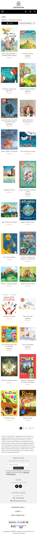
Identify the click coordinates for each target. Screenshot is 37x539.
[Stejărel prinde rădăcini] (27, 75)
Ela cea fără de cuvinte (28, 151)
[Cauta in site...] (35, 11)
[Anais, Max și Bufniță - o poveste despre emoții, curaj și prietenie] (9, 40)
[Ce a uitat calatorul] (9, 243)
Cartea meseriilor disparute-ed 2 (27, 121)
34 (30, 428)
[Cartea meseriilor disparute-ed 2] (27, 108)
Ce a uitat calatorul (9, 257)
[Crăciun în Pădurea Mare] (9, 366)
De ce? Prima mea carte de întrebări (9, 345)
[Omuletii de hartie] (9, 303)
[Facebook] (16, 486)
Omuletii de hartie (9, 316)
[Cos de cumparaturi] (30, 11)
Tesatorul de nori (27, 53)
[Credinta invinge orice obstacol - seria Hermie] (27, 243)
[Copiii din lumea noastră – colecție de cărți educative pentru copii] (9, 108)
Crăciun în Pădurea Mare (9, 380)
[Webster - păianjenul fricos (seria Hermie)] (27, 366)
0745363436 (19, 498)
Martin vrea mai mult (28, 284)
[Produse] (2, 12)
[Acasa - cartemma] (18, 4)
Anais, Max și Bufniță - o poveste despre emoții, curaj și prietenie (9, 54)
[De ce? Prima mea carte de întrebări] (9, 334)
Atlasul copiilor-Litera (28, 222)
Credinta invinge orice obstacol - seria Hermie (27, 258)
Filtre (10, 23)
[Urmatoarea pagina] (33, 428)
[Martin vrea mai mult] (27, 274)
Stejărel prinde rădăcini (27, 89)
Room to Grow (27, 418)
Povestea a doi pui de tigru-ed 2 (9, 90)
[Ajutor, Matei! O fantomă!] (9, 139)
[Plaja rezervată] (27, 304)
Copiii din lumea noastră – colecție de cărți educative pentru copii (9, 121)
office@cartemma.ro (19, 501)
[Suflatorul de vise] (9, 174)
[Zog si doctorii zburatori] (9, 209)
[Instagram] (20, 486)
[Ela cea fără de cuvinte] (27, 139)
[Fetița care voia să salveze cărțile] (27, 174)
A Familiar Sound (9, 418)
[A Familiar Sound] (9, 403)
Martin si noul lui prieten (9, 284)
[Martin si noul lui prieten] (9, 274)
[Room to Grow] (27, 403)
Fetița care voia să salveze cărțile (28, 191)
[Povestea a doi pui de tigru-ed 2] (9, 75)
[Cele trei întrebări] (27, 334)
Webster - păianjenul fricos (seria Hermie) (27, 381)
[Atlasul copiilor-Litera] (27, 209)
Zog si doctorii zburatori (9, 222)
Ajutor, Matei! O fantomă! (9, 151)
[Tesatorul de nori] (27, 39)
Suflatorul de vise (9, 190)
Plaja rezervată (27, 316)
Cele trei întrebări (27, 345)
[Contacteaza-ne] (26, 11)
